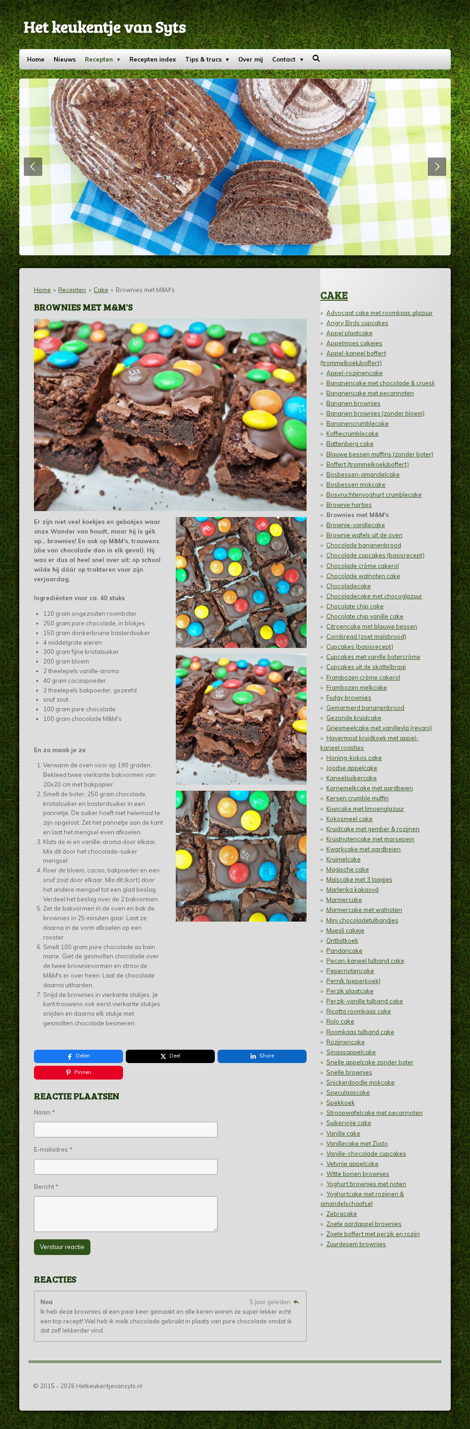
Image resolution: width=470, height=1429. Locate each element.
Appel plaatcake (349, 333)
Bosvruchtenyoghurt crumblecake (374, 494)
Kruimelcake (343, 859)
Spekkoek (340, 1102)
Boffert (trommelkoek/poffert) (367, 464)
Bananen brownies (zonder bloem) (375, 413)
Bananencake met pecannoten (370, 393)
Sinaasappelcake (351, 1052)
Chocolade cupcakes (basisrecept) (375, 555)
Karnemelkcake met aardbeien (369, 788)
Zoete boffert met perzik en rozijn (373, 1234)
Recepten (72, 289)
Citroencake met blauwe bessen (371, 626)
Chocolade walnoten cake (363, 575)
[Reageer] (296, 1301)
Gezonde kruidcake (353, 717)
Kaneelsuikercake (351, 778)
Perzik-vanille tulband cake (364, 1001)
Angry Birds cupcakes (357, 322)
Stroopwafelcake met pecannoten (374, 1112)
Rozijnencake (345, 1042)
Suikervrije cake (348, 1122)
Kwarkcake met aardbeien (363, 849)
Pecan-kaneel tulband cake (365, 960)
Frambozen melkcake (356, 687)
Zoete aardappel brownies (364, 1223)
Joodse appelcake (351, 767)
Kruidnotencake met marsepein (370, 839)
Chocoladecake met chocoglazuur (374, 596)
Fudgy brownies (348, 697)
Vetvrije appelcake (352, 1163)
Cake (101, 289)
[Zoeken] (316, 58)
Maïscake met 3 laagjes (359, 879)
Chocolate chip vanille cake (364, 616)
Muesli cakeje (345, 930)
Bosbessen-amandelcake (363, 474)
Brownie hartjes (349, 504)
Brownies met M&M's (145, 289)
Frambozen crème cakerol (363, 677)
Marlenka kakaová (352, 889)
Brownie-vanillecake (355, 525)
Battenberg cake (350, 443)
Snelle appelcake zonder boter (370, 1062)
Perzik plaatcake (350, 991)
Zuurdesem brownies (356, 1244)
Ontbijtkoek (342, 940)
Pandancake (344, 950)
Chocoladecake (348, 586)
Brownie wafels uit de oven (364, 535)
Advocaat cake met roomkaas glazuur (379, 312)
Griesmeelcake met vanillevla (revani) (379, 727)
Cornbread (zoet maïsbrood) (366, 636)
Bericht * (46, 1186)
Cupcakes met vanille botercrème (373, 656)
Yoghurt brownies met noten (366, 1183)
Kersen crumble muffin (357, 798)
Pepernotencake (350, 970)
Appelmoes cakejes (354, 343)
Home (42, 289)
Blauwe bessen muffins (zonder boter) (379, 454)
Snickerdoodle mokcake (360, 1082)
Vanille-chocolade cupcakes (366, 1153)
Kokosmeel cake (349, 818)
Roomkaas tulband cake (360, 1031)
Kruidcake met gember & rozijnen (373, 829)
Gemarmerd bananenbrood (365, 707)
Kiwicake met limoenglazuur (365, 808)
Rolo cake (340, 1021)
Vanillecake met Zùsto (357, 1143)
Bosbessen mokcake (356, 484)
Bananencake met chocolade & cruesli (380, 383)
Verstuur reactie (62, 1246)
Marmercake (344, 899)
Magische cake (347, 869)
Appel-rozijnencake (354, 373)
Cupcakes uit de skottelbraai (366, 666)
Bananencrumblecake (357, 423)
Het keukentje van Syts (105, 26)
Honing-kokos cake (354, 757)
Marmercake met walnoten (364, 909)
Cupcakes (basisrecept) (359, 646)
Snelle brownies (349, 1072)
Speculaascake (348, 1092)
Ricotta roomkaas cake (358, 1011)
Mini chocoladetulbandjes (362, 920)
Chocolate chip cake (355, 606)
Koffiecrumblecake (352, 433)
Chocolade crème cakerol (362, 565)
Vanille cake (343, 1133)
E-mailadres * (53, 1149)
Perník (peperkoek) (353, 981)
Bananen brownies (353, 403)
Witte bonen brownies (357, 1173)
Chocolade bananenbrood (363, 545)
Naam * (44, 1112)
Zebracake (341, 1213)
